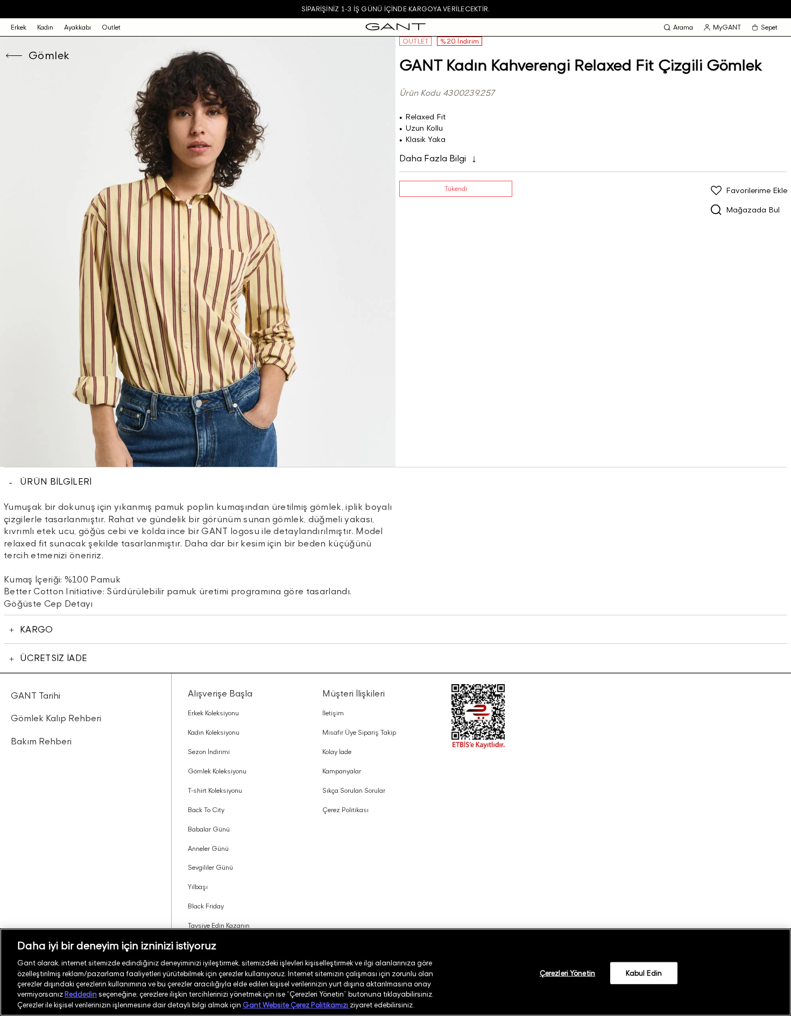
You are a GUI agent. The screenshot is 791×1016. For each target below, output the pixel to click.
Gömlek (49, 55)
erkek (18, 27)
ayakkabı (77, 27)
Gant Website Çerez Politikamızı (296, 1004)
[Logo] (395, 27)
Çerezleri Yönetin (567, 972)
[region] (395, 972)
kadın (45, 27)
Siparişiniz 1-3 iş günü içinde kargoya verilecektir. (395, 9)
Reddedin (81, 994)
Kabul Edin (644, 972)
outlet (111, 27)
